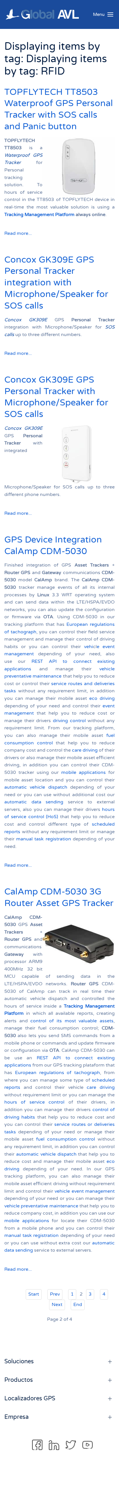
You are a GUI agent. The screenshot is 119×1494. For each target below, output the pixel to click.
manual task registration (43, 839)
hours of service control (34, 1102)
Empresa (16, 1417)
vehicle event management (85, 1191)
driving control (69, 721)
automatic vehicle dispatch (35, 787)
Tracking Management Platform (39, 214)
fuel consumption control (65, 1139)
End (77, 1304)
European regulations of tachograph (57, 1073)
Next (57, 1304)
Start (33, 1294)
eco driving (102, 698)
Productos (18, 1380)
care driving (85, 750)
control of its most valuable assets (72, 1021)
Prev (55, 1294)
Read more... (18, 233)
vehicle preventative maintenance (41, 1206)
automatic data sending (33, 802)
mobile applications (83, 772)
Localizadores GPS (29, 1398)
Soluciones (19, 1361)
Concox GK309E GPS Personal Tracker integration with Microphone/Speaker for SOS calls (56, 282)
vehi (88, 647)
